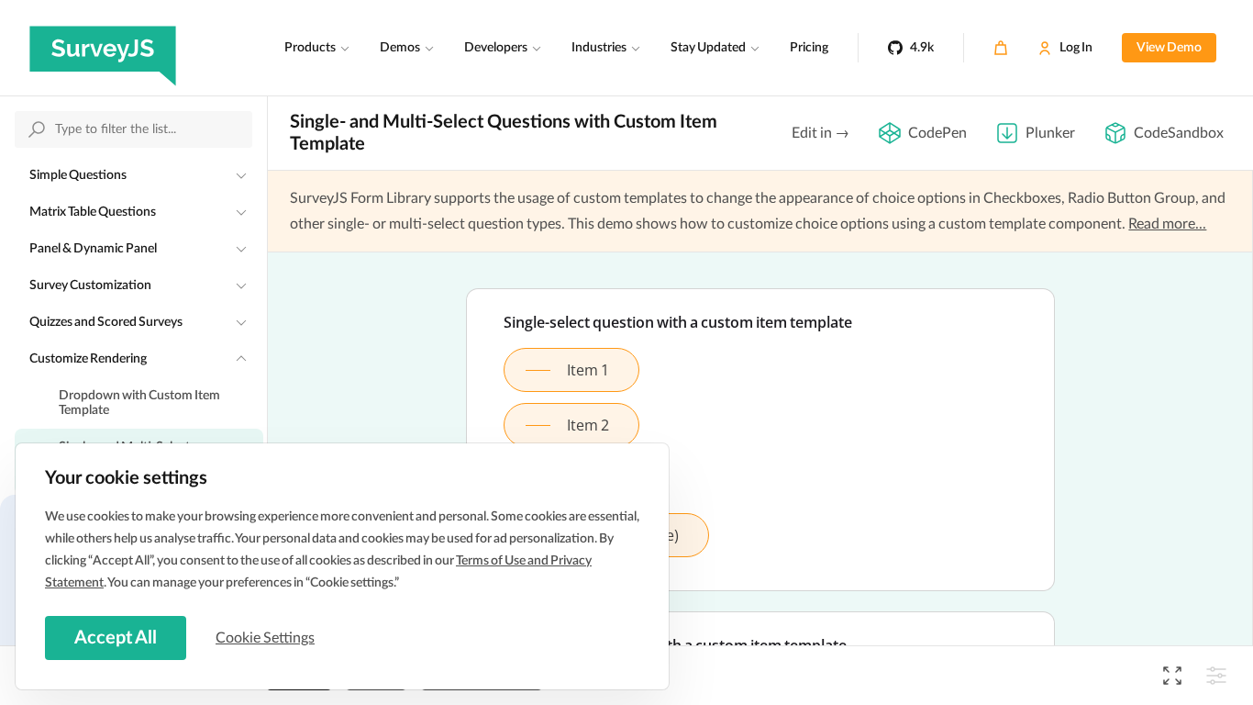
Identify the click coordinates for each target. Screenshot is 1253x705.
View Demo (1169, 47)
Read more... (1167, 224)
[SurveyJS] (102, 47)
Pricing (809, 47)
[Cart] (1000, 47)
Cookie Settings (265, 638)
